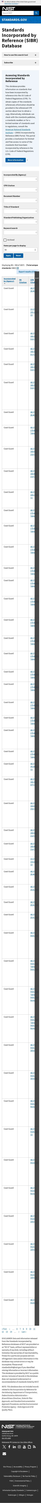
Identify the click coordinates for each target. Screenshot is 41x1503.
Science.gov (12, 1495)
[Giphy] (29, 1446)
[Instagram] (19, 1446)
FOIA (11, 1481)
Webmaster (6, 1442)
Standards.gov (14, 20)
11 (34, 1329)
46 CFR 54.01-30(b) (33, 1048)
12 (3, 1332)
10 (30, 1329)
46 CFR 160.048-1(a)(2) (33, 833)
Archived (10, 240)
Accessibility (18, 1467)
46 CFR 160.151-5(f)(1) (33, 782)
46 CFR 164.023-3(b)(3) (33, 806)
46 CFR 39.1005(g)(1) (34, 766)
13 (7, 1332)
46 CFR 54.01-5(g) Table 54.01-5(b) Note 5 (34, 1023)
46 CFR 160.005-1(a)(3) (33, 846)
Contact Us (15, 1442)
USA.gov (22, 1495)
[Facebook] (9, 1446)
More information (15, 160)
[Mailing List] (4, 1453)
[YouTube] (24, 1446)
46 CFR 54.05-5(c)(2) (34, 1132)
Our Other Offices (26, 1442)
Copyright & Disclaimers (19, 1471)
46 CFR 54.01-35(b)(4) (33, 1076)
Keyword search (11, 228)
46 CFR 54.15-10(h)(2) (33, 1247)
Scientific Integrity (19, 1486)
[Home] (9, 8)
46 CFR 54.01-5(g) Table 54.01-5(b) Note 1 (34, 995)
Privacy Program (30, 1467)
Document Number (12, 196)
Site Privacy (7, 1467)
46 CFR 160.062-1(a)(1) (33, 474)
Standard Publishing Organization (19, 218)
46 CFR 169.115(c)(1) (34, 495)
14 (11, 1332)
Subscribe (8, 62)
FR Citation (23, 281)
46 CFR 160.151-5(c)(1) (33, 352)
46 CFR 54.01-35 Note (33, 1104)
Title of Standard (11, 207)
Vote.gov (30, 1495)
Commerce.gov (31, 1490)
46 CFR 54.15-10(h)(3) (33, 1275)
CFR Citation (9, 186)
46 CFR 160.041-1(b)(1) (33, 451)
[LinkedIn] (14, 1446)
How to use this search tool (16, 55)
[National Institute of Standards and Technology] (18, 1426)
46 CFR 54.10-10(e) (33, 1219)
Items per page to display (15, 246)
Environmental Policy (22, 1481)
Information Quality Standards (13, 1490)
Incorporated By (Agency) (15, 175)
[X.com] (4, 1446)
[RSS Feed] (34, 1446)
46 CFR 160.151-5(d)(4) (33, 385)
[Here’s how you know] (20, 3)
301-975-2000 (6, 1438)
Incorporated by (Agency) (9, 281)
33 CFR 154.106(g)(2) (34, 862)
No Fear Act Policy (29, 1476)
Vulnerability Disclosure (12, 1476)
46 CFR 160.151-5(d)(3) (33, 367)
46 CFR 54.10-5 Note (33, 1191)
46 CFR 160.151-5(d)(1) (33, 336)
